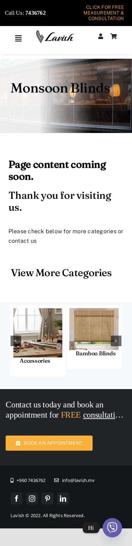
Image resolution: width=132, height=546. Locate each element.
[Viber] (112, 527)
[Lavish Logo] (55, 32)
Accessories (35, 360)
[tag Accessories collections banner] (38, 310)
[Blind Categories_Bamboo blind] (94, 310)
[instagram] (32, 498)
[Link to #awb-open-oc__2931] (18, 38)
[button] (16, 341)
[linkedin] (63, 498)
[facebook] (17, 498)
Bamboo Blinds (95, 353)
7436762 (35, 13)
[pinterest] (48, 498)
